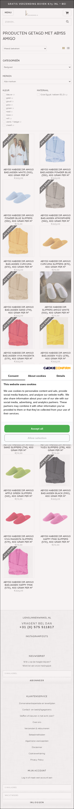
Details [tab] (61, 375)
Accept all (37, 428)
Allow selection (37, 438)
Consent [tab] (13, 375)
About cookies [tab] (37, 375)
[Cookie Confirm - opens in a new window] (56, 368)
